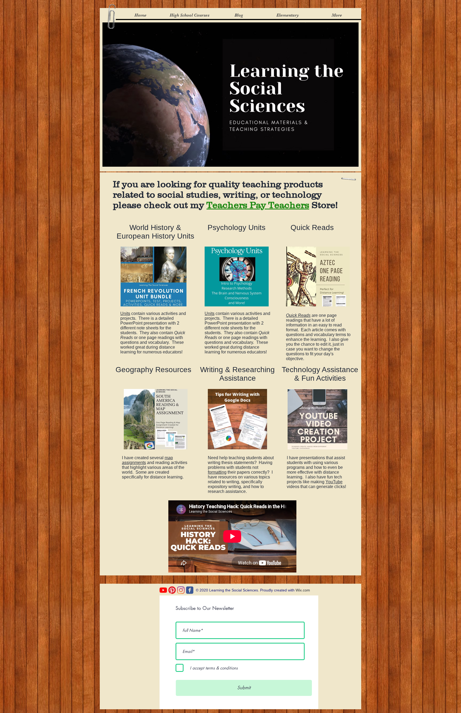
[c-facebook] (189, 590)
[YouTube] (163, 590)
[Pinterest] (172, 590)
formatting (217, 472)
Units (125, 313)
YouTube (334, 482)
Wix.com (303, 590)
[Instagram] (181, 590)
